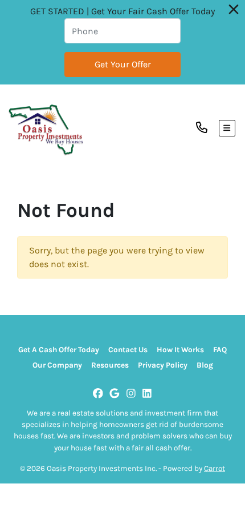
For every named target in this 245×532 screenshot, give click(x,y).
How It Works (180, 349)
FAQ (220, 349)
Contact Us (128, 349)
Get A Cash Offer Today (58, 349)
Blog (205, 365)
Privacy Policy (162, 365)
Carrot (214, 468)
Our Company (57, 365)
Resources (110, 365)
